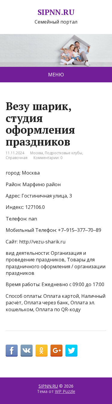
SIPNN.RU (56, 12)
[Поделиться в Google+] (56, 351)
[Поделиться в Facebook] (12, 351)
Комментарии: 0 (47, 157)
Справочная (16, 157)
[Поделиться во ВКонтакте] (27, 351)
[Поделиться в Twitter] (71, 351)
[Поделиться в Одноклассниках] (41, 351)
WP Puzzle (65, 391)
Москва (36, 152)
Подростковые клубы (63, 152)
